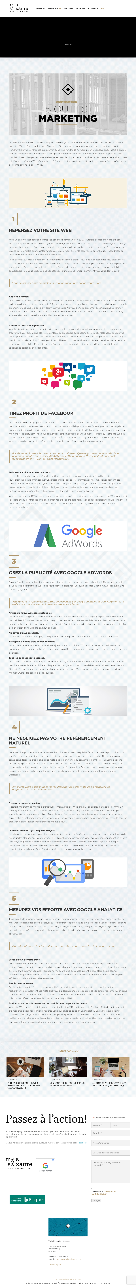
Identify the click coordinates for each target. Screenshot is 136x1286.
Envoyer (96, 1200)
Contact (93, 8)
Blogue (80, 8)
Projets (68, 8)
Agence (40, 8)
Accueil (34, 66)
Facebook (82, 1143)
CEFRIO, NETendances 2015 (53, 458)
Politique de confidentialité (68, 1279)
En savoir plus (54, 1265)
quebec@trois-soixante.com (69, 1259)
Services (53, 8)
